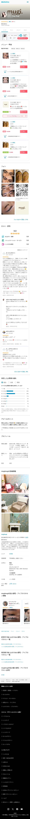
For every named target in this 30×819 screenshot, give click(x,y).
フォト (11, 30)
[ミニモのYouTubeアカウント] (22, 809)
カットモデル (6, 744)
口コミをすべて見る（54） (21, 371)
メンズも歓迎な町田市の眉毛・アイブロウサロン (12, 646)
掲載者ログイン (7, 778)
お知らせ (5, 762)
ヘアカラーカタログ (8, 724)
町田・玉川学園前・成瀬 (21, 679)
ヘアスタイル (6, 716)
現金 (10, 563)
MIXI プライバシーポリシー (10, 794)
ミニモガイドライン (8, 782)
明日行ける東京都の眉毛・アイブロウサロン (11, 659)
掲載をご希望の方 (7, 770)
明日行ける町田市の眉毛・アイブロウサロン (11, 644)
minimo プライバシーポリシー (11, 790)
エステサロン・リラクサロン (10, 706)
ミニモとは (6, 754)
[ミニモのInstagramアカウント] (8, 809)
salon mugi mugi (5, 631)
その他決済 (12, 573)
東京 (13, 679)
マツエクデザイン (7, 740)
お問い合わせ (12, 583)
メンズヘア (6, 720)
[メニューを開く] (28, 2)
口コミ (25, 30)
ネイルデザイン (7, 736)
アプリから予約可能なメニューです (15, 116)
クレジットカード (14, 567)
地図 (27, 537)
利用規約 (5, 786)
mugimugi (8, 681)
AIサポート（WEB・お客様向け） (12, 802)
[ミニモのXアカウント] (13, 809)
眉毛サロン (8, 679)
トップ (2, 679)
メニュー (18, 30)
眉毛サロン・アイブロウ (9, 702)
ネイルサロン (6, 694)
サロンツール (6, 774)
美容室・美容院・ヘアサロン (10, 690)
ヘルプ (4, 798)
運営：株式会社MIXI (8, 758)
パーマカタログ (7, 728)
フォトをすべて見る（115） (21, 219)
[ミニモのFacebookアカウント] (17, 809)
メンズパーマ (6, 732)
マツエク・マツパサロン (9, 698)
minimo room (6, 766)
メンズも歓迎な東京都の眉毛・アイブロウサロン (12, 662)
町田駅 (2, 681)
